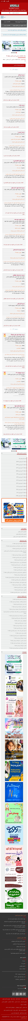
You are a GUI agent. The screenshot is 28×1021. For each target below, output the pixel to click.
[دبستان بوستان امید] (14, 813)
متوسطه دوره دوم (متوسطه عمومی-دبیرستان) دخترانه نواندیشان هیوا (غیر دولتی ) (14, 423)
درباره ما (23, 961)
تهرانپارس (18, 348)
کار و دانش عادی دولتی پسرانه (18, 86)
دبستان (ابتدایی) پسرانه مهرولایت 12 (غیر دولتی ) (15, 387)
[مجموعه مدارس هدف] (14, 749)
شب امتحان (25, 1007)
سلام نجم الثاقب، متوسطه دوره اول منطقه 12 (18, 602)
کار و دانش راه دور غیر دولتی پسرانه (17, 258)
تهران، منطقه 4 (18, 345)
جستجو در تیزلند (15, 13)
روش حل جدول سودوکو (21, 946)
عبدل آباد (18, 168)
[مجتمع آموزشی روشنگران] (14, 770)
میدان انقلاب (17, 414)
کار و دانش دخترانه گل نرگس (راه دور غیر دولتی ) (15, 317)
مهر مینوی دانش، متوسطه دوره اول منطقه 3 (18, 582)
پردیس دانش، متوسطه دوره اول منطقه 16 (18, 643)
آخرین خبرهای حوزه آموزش (20, 915)
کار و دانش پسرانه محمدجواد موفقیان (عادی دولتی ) (14, 290)
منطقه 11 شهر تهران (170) (21, 492)
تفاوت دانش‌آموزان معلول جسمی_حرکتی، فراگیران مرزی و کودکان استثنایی (14, 950)
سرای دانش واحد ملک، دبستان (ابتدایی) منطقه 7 (17, 630)
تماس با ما (23, 963)
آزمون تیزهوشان (19, 1007)
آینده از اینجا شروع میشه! (20, 22)
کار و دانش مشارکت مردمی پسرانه (17, 231)
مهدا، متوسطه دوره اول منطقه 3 (20, 638)
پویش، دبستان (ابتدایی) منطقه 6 (20, 570)
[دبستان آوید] (14, 834)
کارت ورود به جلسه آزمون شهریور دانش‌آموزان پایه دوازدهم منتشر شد (14, 922)
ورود (7, 1)
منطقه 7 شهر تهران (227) (21, 480)
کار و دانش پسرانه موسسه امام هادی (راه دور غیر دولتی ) (14, 261)
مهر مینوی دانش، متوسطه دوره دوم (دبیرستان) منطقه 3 (15, 577)
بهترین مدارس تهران (22, 531)
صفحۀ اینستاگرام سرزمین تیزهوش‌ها (14, 35)
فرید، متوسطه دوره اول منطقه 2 (20, 645)
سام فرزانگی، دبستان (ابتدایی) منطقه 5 (18, 580)
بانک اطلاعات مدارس (16, 59)
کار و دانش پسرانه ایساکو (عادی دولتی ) (17, 90)
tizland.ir (25, 1018)
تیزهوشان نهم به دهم (23, 1010)
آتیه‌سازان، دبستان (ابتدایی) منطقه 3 (19, 557)
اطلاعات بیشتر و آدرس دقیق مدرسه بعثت (11, 127)
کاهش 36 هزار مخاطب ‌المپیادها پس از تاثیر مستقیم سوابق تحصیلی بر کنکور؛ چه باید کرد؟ (14, 926)
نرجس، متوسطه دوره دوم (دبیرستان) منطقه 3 (17, 615)
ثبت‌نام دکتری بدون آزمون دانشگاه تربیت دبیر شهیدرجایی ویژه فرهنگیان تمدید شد (14, 930)
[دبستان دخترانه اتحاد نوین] (14, 856)
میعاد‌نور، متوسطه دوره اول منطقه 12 (19, 543)
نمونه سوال (13, 999)
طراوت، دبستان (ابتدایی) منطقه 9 (20, 628)
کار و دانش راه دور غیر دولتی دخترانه (17, 313)
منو (2, 17)
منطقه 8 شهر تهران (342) (21, 483)
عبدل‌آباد (18, 311)
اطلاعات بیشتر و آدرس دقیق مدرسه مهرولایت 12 (12, 401)
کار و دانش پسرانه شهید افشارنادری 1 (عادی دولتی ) (15, 174)
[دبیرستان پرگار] (14, 792)
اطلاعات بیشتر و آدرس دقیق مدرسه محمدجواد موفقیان (14, 298)
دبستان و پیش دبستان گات (14, 520)
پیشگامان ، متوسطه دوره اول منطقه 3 (19, 585)
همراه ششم (18, 999)
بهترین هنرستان (24, 1002)
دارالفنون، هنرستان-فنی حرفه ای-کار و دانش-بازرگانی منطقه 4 (15, 572)
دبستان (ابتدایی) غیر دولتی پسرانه (17, 384)
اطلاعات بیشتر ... (6, 22)
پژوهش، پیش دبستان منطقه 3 (20, 620)
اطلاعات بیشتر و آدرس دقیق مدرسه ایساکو (11, 100)
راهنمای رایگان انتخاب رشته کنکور (17, 30)
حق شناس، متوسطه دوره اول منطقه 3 (19, 607)
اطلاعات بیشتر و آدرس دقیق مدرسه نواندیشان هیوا (13, 434)
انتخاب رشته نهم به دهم (8, 1010)
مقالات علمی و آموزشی (21, 938)
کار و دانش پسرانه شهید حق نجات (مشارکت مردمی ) (14, 234)
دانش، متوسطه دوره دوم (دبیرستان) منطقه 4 (17, 648)
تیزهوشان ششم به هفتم (10, 1007)
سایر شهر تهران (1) (22, 458)
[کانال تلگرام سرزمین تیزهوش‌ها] (24, 995)
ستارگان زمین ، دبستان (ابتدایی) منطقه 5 (18, 592)
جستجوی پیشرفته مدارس (19, 65)
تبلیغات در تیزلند (22, 969)
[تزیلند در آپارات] (20, 995)
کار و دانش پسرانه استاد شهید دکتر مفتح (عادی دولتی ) (14, 203)
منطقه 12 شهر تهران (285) (21, 495)
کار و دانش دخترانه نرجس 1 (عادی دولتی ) (16, 145)
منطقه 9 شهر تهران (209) (21, 486)
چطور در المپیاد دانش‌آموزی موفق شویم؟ (18, 953)
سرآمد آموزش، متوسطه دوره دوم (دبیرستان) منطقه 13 (16, 546)
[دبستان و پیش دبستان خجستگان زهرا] (14, 46)
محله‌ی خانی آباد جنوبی (15, 139)
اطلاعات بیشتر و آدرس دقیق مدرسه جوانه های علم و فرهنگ (15, 366)
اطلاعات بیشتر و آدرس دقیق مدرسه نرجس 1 (12, 155)
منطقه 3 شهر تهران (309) (21, 468)
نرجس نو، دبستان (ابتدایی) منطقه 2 (19, 599)
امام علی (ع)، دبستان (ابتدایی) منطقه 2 (18, 618)
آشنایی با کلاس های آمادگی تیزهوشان (18, 941)
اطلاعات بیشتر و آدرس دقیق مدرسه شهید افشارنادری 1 (13, 182)
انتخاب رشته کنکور (23, 1013)
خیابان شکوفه (17, 228)
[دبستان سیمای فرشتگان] (14, 728)
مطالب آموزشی (11, 1002)
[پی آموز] (14, 664)
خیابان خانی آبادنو (16, 84)
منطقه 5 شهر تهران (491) (21, 474)
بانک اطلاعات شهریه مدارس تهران (19, 536)
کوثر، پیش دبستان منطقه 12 (20, 633)
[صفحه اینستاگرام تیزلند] (17, 995)
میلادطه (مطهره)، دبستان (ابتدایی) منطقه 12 (18, 635)
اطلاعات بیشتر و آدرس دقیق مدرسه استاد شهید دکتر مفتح (14, 213)
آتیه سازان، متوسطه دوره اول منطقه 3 (19, 555)
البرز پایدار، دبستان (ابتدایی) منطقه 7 (19, 548)
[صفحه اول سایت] (14, 5)
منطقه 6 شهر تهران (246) (21, 477)
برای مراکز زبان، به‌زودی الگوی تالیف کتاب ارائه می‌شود (15, 933)
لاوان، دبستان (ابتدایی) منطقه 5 (20, 587)
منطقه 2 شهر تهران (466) (21, 464)
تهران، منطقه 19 (18, 81)
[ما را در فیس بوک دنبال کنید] (13, 995)
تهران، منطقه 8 (18, 379)
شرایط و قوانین (22, 966)
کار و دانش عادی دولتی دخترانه (18, 115)
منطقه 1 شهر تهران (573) (21, 461)
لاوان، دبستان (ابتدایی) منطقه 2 (20, 590)
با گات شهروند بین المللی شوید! (19, 25)
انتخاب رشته (15, 1010)
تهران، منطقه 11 (18, 412)
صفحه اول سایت (24, 999)
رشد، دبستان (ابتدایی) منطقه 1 (20, 623)
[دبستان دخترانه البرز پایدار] (14, 707)
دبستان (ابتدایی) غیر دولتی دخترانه (17, 351)
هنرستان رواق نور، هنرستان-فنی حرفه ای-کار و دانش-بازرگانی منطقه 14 (15, 551)
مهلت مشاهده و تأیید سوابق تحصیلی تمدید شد (16, 919)
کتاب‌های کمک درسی (15, 1013)
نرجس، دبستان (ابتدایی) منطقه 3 (19, 567)
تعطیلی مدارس (4, 1002)
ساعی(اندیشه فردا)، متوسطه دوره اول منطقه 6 (17, 609)
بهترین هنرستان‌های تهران (21, 534)
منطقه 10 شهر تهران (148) (21, 489)
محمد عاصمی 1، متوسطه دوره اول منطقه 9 (18, 640)
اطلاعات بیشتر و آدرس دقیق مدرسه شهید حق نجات (13, 244)
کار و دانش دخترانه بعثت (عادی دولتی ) (17, 118)
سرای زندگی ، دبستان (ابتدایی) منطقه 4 (18, 565)
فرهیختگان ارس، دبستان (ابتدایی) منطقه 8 (18, 562)
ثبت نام (2, 1)
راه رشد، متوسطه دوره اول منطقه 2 (19, 625)
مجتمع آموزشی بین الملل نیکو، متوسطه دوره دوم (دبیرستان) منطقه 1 (15, 612)
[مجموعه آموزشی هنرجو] (14, 877)
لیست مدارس (17, 1002)
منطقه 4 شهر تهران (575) (21, 471)
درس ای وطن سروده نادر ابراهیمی (19, 944)
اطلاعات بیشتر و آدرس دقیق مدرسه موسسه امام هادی (13, 270)
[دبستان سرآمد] (14, 685)
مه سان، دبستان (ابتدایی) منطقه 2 (19, 604)
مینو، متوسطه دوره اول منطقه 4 (20, 575)
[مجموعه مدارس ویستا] (14, 898)
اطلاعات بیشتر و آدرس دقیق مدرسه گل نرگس (12, 325)
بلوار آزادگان (18, 112)
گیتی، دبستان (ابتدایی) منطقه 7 (20, 560)
